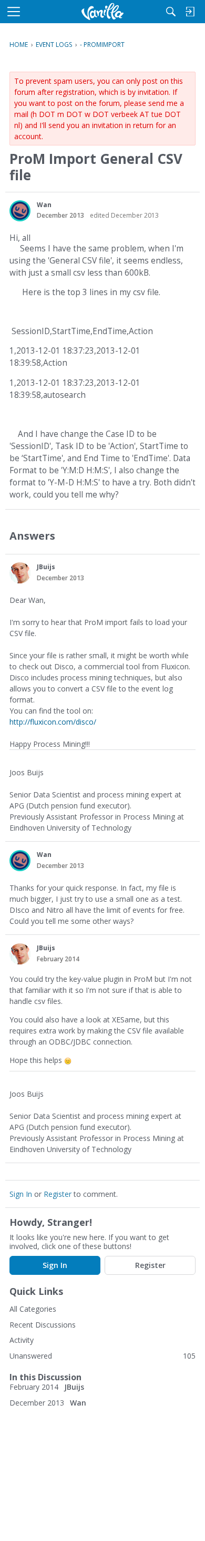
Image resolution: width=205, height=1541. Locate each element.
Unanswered (30, 1356)
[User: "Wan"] (19, 210)
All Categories (32, 1309)
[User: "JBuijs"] (19, 572)
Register (57, 1194)
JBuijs (46, 566)
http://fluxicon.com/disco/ (52, 722)
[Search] (170, 11)
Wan (44, 204)
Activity (21, 1340)
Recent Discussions (42, 1325)
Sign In (20, 1194)
